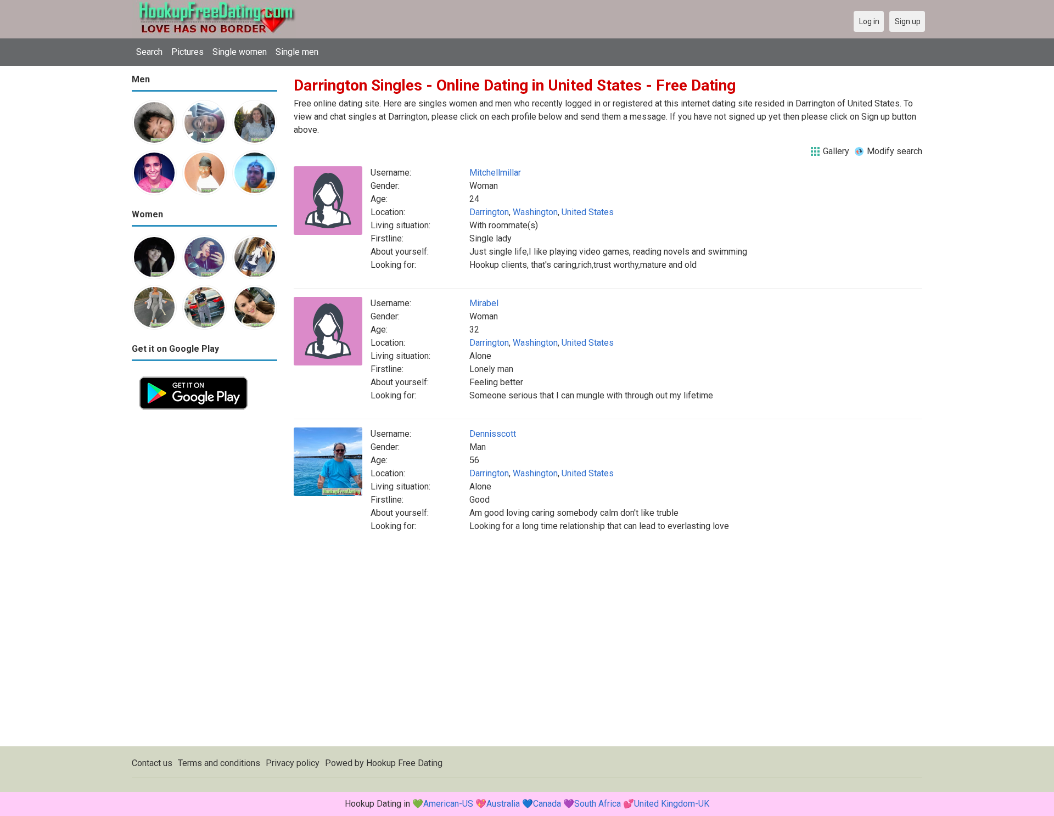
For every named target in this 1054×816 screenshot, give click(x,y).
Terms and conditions (219, 763)
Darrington (489, 212)
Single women (239, 52)
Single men (297, 52)
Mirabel (483, 303)
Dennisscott (492, 434)
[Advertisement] (204, 581)
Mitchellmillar (495, 172)
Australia (503, 803)
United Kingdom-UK (671, 803)
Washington (535, 212)
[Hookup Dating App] (193, 375)
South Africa (597, 803)
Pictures (187, 52)
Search (149, 52)
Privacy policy (292, 763)
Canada (547, 803)
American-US (448, 803)
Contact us (152, 763)
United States (588, 212)
